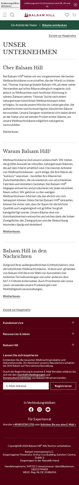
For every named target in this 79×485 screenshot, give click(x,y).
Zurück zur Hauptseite (62, 35)
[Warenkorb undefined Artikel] (74, 14)
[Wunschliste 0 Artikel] (67, 14)
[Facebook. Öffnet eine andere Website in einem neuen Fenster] (31, 409)
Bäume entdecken (54, 25)
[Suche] (12, 15)
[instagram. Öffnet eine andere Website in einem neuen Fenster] (39, 409)
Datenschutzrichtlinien (17, 377)
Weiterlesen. (12, 231)
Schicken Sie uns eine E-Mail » (58, 424)
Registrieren (63, 386)
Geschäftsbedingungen (31, 374)
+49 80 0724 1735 (23, 424)
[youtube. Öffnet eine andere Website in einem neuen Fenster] (48, 409)
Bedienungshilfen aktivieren (10, 4)
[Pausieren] (75, 4)
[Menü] (5, 15)
